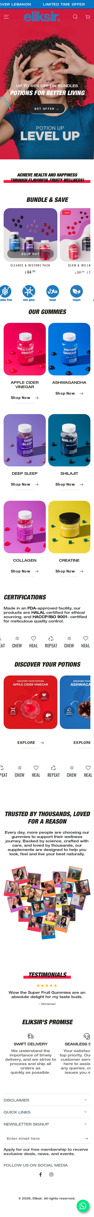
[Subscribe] (87, 1138)
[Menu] (6, 17)
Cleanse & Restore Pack (31, 265)
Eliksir (37, 1198)
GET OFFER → (46, 108)
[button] (75, 17)
